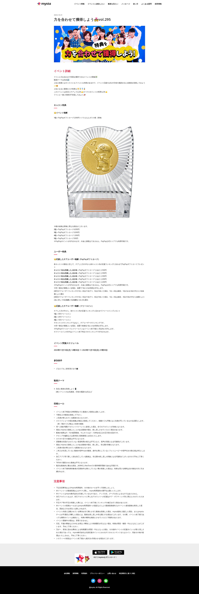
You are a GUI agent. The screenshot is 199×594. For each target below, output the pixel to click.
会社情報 (67, 573)
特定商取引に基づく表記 (127, 573)
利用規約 (84, 573)
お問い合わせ (111, 573)
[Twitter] (93, 581)
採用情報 (75, 573)
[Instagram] (99, 581)
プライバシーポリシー (97, 573)
